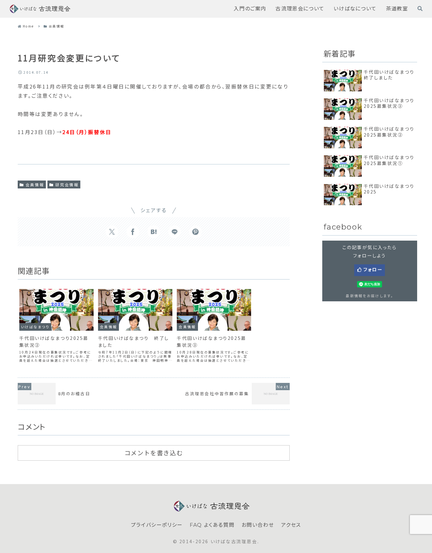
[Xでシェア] (112, 231)
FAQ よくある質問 (212, 525)
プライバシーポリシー (157, 525)
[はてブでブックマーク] (153, 231)
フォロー (373, 269)
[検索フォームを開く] (420, 8)
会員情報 (35, 184)
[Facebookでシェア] (133, 231)
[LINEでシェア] (174, 231)
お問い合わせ (258, 525)
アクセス (291, 525)
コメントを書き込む (153, 453)
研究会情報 (66, 184)
